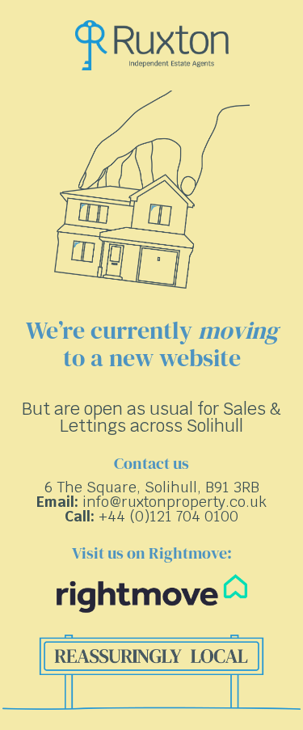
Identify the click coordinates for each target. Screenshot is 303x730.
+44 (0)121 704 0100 (168, 516)
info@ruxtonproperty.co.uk (174, 501)
